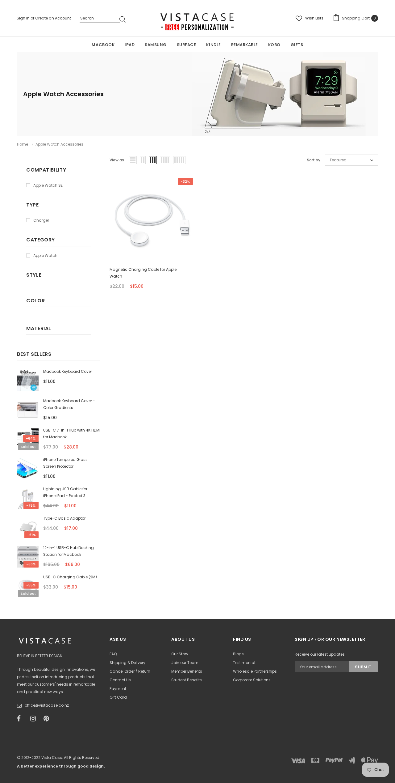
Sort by (313, 160)
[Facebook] (21, 718)
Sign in (24, 18)
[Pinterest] (48, 718)
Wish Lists (314, 18)
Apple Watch (45, 255)
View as (117, 160)
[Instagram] (35, 718)
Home (22, 144)
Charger (41, 220)
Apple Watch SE (48, 185)
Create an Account (53, 18)
